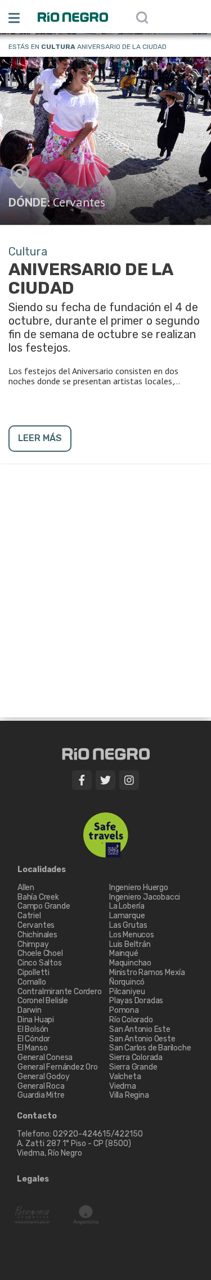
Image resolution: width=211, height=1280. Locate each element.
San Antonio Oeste (142, 1039)
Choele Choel (40, 953)
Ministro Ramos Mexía (147, 972)
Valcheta (125, 1076)
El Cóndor (33, 1039)
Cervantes (79, 202)
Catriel (29, 915)
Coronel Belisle (42, 1000)
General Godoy (43, 1076)
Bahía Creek (38, 897)
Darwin (29, 1010)
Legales (33, 1179)
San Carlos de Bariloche (150, 1048)
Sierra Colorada (136, 1057)
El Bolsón (32, 1029)
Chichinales (37, 935)
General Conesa (45, 1057)
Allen (25, 887)
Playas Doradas (136, 1000)
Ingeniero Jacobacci (144, 897)
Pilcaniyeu (127, 991)
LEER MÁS (40, 438)
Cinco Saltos (39, 963)
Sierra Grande (133, 1067)
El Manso (32, 1048)
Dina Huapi (35, 1020)
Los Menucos (131, 935)
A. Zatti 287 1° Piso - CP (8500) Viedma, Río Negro (75, 1148)
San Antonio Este (139, 1029)
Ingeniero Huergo (138, 887)
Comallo (31, 982)
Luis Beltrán (130, 944)
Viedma (122, 1086)
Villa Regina (129, 1095)
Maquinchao (130, 963)
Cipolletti (33, 972)
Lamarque (127, 915)
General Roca (41, 1086)
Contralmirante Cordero (59, 991)
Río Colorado (131, 1020)
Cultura (58, 47)
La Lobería (127, 906)
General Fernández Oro (57, 1067)
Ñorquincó (127, 982)
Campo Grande (43, 906)
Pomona (124, 1010)
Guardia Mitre (40, 1095)
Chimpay (33, 944)
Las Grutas (128, 925)
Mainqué (123, 953)
